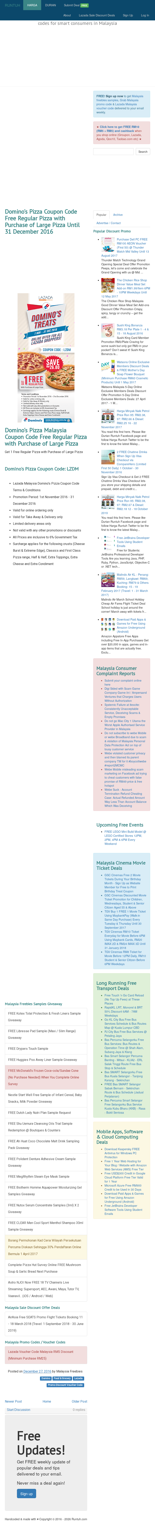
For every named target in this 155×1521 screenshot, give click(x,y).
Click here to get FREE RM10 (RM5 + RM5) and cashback (117, 129)
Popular (101, 215)
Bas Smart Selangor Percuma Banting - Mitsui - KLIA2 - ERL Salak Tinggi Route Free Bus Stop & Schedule (124, 1062)
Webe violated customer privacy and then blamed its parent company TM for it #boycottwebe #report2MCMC (125, 759)
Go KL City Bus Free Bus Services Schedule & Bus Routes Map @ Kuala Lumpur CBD (125, 1023)
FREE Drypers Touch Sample (28, 1049)
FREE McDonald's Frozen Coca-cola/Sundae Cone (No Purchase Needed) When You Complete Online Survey (43, 1077)
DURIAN (50, 5)
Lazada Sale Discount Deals (97, 15)
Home (47, 1401)
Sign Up (128, 15)
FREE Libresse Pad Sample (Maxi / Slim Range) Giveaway (42, 1034)
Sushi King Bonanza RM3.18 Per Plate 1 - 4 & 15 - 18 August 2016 (133, 329)
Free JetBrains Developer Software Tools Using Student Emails (123, 1210)
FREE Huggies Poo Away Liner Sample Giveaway (42, 1060)
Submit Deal (75, 5)
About (67, 15)
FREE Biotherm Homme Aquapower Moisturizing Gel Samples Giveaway (45, 1191)
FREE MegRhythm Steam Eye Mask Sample (38, 1176)
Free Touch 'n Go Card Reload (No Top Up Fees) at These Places (124, 999)
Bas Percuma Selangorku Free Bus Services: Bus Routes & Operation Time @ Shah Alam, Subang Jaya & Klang (124, 1046)
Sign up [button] (26, 1493)
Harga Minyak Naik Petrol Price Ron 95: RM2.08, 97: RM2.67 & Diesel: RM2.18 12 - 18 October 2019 (125, 505)
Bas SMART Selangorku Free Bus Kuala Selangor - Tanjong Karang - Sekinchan (124, 1076)
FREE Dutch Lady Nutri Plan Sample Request (39, 1113)
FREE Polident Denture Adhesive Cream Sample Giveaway (42, 1162)
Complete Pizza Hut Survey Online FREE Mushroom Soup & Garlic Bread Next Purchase (44, 1268)
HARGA (32, 5)
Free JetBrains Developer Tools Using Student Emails (133, 542)
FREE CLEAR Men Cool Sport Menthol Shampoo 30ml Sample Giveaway (45, 1226)
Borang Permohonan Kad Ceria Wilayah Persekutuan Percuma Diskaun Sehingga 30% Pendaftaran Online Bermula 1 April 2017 (44, 1247)
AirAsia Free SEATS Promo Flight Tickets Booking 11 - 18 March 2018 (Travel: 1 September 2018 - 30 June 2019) (46, 1323)
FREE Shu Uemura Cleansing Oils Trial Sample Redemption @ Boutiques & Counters (40, 1127)
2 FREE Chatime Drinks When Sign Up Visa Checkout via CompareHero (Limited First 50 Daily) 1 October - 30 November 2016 (124, 462)
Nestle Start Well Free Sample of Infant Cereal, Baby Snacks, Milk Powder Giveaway (45, 1098)
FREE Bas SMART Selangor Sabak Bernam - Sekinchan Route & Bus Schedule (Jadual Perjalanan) (124, 1090)
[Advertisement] (77, 56)
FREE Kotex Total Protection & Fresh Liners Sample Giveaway (44, 1017)
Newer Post (13, 1401)
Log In (145, 15)
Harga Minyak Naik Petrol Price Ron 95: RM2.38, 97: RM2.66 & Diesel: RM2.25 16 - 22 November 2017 (125, 419)
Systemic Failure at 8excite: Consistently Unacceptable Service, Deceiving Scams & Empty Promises (122, 711)
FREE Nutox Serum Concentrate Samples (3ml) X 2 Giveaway (43, 1208)
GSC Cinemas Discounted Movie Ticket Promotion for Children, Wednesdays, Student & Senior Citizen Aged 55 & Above (125, 901)
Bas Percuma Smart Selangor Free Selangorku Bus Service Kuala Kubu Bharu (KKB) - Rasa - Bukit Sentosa (125, 1106)
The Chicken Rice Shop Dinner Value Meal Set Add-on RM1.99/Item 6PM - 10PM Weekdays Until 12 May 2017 (125, 288)
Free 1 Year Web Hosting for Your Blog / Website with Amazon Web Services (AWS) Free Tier (126, 1165)
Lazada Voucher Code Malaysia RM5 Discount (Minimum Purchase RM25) (40, 1355)
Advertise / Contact (108, 223)
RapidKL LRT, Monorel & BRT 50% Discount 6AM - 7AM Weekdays (124, 1011)
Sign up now (114, 96)
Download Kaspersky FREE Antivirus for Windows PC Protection (122, 1153)
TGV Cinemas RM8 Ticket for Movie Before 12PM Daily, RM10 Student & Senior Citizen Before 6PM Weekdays (125, 958)
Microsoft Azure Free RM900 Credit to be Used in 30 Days (123, 1187)
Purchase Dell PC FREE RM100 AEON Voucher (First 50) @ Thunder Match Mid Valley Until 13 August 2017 (125, 247)
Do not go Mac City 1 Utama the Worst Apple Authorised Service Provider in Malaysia (125, 725)
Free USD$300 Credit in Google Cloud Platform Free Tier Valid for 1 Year (125, 1177)
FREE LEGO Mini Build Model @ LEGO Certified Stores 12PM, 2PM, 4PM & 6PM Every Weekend (125, 838)
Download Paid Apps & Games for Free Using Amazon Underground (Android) (131, 625)
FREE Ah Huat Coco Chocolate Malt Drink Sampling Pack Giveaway (43, 1144)
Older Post (79, 1401)
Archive (118, 215)
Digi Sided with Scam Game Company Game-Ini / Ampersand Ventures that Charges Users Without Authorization (126, 694)
